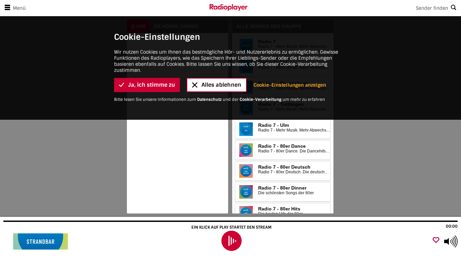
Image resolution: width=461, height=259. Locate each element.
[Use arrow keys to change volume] (451, 241)
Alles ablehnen (221, 84)
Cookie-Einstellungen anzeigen (289, 85)
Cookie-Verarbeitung (260, 99)
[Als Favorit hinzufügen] (436, 241)
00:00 (452, 226)
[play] (231, 241)
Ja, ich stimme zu (151, 84)
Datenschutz (209, 99)
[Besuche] (41, 241)
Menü (19, 8)
